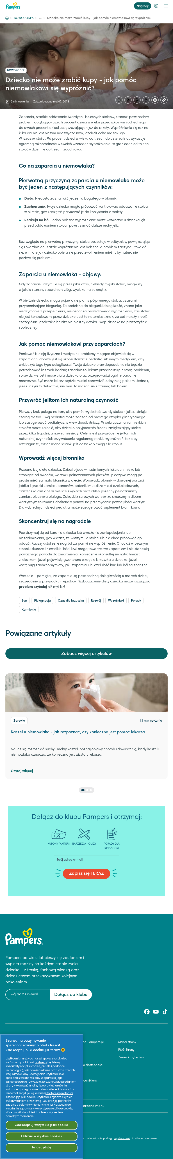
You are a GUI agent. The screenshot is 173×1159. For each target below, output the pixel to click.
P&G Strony (126, 1050)
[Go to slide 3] (90, 790)
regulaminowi (122, 1138)
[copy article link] (164, 100)
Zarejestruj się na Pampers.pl (83, 1042)
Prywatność (70, 1073)
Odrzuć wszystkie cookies (41, 1136)
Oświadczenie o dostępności (82, 1065)
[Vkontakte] (137, 100)
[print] (155, 100)
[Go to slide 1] (83, 790)
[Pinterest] (146, 100)
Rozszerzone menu (89, 1106)
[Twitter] (128, 100)
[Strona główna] (13, 5)
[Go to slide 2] (87, 790)
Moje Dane (69, 1088)
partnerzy (41, 1062)
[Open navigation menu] (166, 6)
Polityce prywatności (59, 1093)
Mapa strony (127, 1042)
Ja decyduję (41, 1147)
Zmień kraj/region (131, 1057)
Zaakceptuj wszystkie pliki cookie (41, 1125)
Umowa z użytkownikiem (79, 1080)
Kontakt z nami (72, 1050)
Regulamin (69, 1057)
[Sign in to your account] (156, 6)
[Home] (7, 18)
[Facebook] (119, 100)
